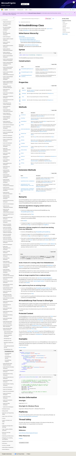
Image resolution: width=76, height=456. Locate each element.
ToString (22, 162)
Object (45, 121)
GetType (22, 136)
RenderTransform (43, 243)
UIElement (53, 243)
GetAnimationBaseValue (25, 129)
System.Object (22, 36)
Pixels (23, 96)
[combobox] (7, 20)
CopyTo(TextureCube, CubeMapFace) (27, 181)
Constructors (65, 23)
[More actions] (56, 18)
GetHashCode (23, 133)
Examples (64, 30)
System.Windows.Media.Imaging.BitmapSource (30, 41)
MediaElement (50, 265)
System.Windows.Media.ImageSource (28, 39)
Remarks (64, 29)
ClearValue (23, 118)
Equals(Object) (23, 121)
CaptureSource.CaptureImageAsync (44, 278)
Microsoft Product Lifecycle (34, 13)
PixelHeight (24, 93)
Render (22, 153)
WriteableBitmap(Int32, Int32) (26, 72)
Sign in (73, 9)
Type (35, 136)
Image (29, 224)
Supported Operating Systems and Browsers (28, 416)
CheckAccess (23, 114)
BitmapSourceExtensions (45, 178)
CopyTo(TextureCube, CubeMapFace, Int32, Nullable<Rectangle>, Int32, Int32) (27, 190)
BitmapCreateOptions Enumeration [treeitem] (8, 336)
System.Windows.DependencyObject (27, 37)
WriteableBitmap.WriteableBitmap (43, 231)
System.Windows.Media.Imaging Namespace (30, 18)
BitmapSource (26, 30)
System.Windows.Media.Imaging (31, 45)
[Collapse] (14, 18)
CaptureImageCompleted (39, 281)
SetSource (23, 156)
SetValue (22, 159)
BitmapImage (40, 319)
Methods (64, 26)
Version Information (66, 32)
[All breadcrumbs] (20, 18)
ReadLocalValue (24, 149)
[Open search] (70, 10)
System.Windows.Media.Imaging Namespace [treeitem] (8, 332)
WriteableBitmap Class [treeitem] (9, 351)
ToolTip (23, 257)
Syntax (64, 22)
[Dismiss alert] (74, 2)
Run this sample (22, 347)
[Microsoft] (2, 9)
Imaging (20, 438)
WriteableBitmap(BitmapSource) (27, 68)
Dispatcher (24, 90)
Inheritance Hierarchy (67, 20)
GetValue (22, 140)
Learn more (49, 28)
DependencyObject (30, 91)
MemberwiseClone (24, 146)
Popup (53, 256)
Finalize (22, 124)
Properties (64, 25)
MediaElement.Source (36, 325)
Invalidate (23, 143)
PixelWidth (24, 100)
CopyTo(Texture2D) (24, 177)
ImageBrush (46, 224)
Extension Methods (66, 27)
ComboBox (48, 257)
